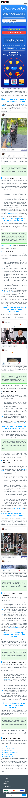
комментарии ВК (8, 679)
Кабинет (7, 780)
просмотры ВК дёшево (20, 422)
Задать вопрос (8, 786)
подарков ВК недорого (18, 508)
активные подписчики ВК (12, 213)
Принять (24, 795)
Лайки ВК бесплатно (6, 245)
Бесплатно (7, 781)
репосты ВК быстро (6, 386)
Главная (6, 778)
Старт (14, 68)
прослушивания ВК (14, 627)
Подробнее (18, 795)
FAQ (6, 785)
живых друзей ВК (8, 291)
